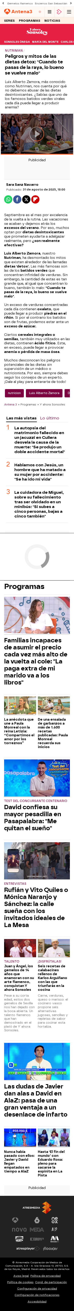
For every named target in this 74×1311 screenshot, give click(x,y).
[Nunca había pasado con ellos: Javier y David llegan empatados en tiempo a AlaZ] (20, 1138)
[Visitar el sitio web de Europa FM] (37, 1239)
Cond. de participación (51, 1282)
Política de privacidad (45, 1275)
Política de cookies (20, 1282)
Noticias (52, 21)
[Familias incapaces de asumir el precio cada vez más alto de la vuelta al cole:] (37, 616)
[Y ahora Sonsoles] (37, 36)
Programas (29, 21)
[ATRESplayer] (59, 12)
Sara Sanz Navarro (22, 185)
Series (9, 21)
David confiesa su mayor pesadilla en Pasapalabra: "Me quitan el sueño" (32, 818)
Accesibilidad (37, 1301)
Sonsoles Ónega (17, 41)
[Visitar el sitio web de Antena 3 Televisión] (19, 1220)
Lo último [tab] (49, 418)
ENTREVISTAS (15, 884)
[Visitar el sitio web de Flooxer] (50, 1249)
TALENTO (11, 961)
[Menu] (69, 12)
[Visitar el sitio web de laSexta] (37, 1220)
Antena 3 (10, 404)
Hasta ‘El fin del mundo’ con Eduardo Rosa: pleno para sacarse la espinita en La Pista (51, 1163)
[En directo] (40, 12)
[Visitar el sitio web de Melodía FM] (54, 1239)
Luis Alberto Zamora (44, 393)
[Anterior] (3, 3)
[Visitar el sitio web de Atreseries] (54, 1230)
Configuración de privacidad (37, 1288)
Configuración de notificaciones (37, 1295)
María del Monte (45, 41)
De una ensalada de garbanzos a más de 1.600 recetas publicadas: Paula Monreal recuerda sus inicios (53, 733)
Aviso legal (21, 1275)
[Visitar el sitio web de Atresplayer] (28, 1249)
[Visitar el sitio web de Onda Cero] (19, 1239)
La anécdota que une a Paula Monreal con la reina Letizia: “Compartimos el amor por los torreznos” (19, 731)
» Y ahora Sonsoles (51, 404)
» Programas (27, 404)
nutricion (14, 393)
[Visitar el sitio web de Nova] (19, 1230)
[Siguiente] (71, 3)
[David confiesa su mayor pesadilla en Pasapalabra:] (37, 778)
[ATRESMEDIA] (37, 1207)
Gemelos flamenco (20, 3)
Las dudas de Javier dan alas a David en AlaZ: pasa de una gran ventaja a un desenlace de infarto (35, 1100)
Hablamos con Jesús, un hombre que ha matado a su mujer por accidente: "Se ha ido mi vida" (40, 472)
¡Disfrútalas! (49, 961)
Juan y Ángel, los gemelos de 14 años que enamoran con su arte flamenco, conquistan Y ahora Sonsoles (19, 978)
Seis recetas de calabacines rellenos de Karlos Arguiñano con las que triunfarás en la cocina (52, 978)
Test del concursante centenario (35, 801)
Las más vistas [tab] (21, 418)
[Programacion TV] (49, 12)
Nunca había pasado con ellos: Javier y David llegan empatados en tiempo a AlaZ (19, 1161)
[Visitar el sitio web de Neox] (54, 1220)
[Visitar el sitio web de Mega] (37, 1230)
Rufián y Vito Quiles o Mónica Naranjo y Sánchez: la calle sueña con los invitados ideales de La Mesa (36, 907)
